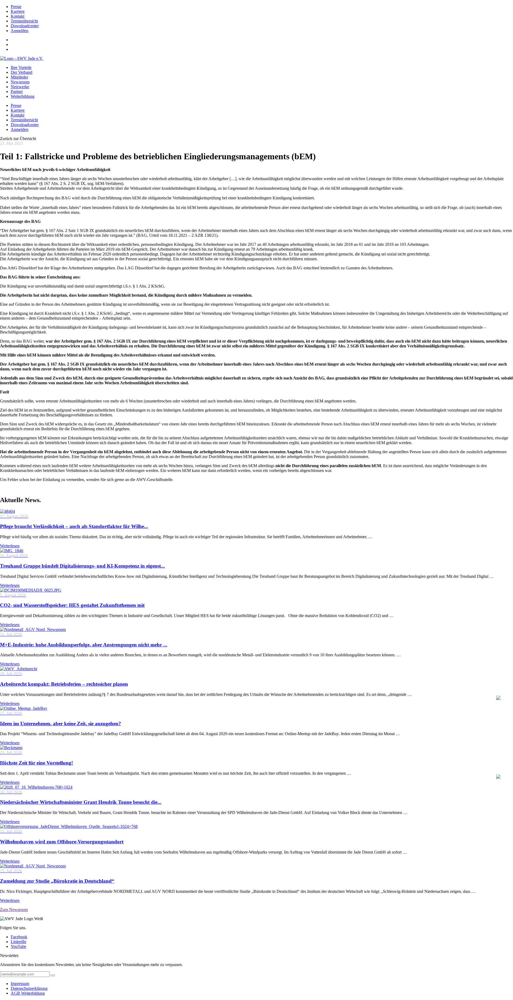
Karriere (18, 11)
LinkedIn (18, 941)
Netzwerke (20, 86)
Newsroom (20, 82)
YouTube (18, 946)
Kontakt (17, 16)
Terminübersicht (24, 21)
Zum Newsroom (14, 909)
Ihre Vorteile (21, 67)
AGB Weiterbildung (28, 993)
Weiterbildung (22, 96)
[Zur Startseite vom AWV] (21, 58)
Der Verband (21, 72)
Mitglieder (19, 77)
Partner (17, 91)
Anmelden (19, 30)
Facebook (19, 937)
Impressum (20, 983)
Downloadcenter (25, 26)
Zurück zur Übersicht (18, 138)
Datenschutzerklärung (29, 988)
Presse (16, 6)
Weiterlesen (10, 546)
